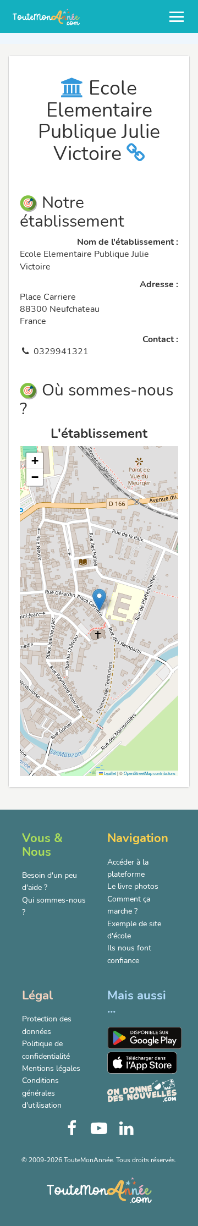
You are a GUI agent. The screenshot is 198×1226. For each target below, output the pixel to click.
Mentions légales (51, 1068)
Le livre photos (132, 886)
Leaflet (109, 773)
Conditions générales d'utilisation (42, 1092)
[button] (99, 600)
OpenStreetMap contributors (149, 773)
